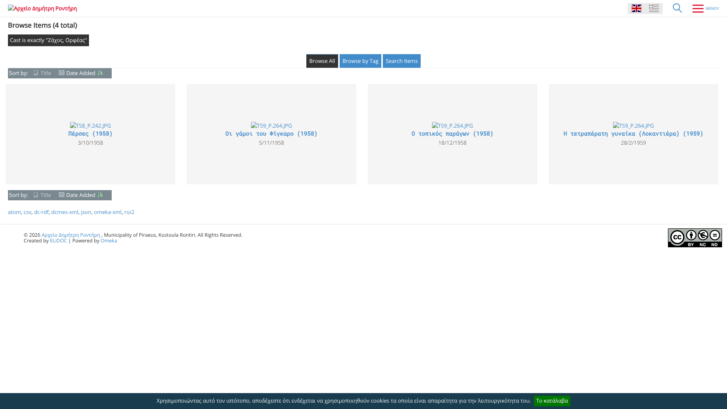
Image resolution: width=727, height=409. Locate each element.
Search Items (402, 61)
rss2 (129, 212)
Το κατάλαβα (552, 400)
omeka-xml (108, 212)
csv (27, 212)
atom (14, 212)
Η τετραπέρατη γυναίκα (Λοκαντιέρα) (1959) (633, 133)
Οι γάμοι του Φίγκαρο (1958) (271, 133)
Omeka (109, 240)
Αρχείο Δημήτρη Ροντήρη (71, 234)
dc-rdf (41, 212)
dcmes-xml (64, 212)
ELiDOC (58, 240)
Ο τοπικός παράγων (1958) (452, 133)
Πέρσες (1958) (90, 133)
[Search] (677, 8)
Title (46, 73)
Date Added (80, 73)
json (86, 212)
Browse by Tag (361, 61)
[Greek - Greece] (654, 8)
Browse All (322, 61)
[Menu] (702, 8)
